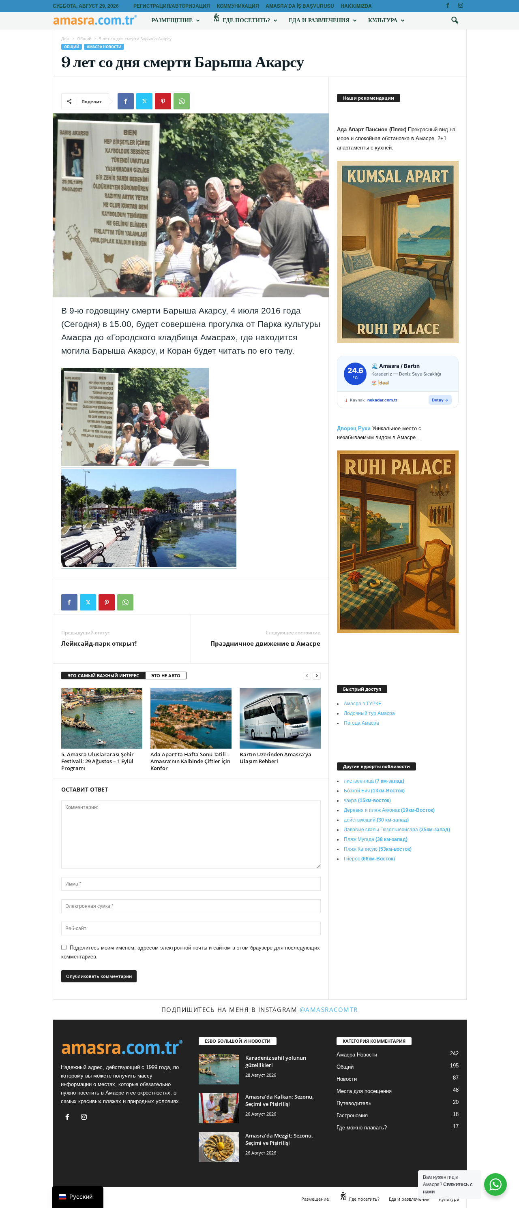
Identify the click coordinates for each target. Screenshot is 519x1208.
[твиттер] (144, 101)
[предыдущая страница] (307, 676)
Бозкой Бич (374, 791)
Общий (84, 38)
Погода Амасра (361, 723)
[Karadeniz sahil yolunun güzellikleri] (219, 1069)
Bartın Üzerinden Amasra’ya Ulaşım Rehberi (275, 758)
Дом (65, 38)
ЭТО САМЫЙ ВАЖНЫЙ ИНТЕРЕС (103, 675)
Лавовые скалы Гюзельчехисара (397, 829)
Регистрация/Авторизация (171, 5)
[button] (454, 21)
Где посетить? (245, 20)
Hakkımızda (356, 5)
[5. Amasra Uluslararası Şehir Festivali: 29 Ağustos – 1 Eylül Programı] (101, 718)
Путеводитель (354, 1103)
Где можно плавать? (362, 1128)
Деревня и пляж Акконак (389, 810)
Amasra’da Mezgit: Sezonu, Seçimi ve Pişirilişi (279, 1139)
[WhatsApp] (182, 101)
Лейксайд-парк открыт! (99, 643)
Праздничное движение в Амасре (265, 643)
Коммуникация (238, 5)
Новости (347, 1079)
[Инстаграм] (460, 6)
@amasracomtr (329, 1009)
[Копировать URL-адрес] (200, 101)
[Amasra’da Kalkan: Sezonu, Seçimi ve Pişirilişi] (219, 1108)
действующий (376, 820)
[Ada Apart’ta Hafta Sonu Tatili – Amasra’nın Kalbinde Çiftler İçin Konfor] (191, 718)
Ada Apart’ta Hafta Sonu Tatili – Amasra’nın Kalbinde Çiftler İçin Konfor (190, 761)
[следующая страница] (317, 676)
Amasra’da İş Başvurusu (300, 5)
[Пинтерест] (163, 101)
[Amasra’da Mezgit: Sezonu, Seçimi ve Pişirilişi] (219, 1147)
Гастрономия (352, 1115)
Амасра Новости (104, 46)
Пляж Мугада (375, 839)
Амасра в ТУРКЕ (363, 703)
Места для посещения (364, 1091)
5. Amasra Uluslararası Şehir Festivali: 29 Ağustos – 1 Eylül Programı (97, 761)
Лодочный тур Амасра (369, 713)
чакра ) (367, 800)
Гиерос (369, 859)
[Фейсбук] (448, 6)
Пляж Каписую (378, 849)
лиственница (374, 781)
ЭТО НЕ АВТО (165, 675)
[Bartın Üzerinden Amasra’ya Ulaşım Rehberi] (280, 718)
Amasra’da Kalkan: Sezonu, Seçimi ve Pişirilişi (279, 1100)
